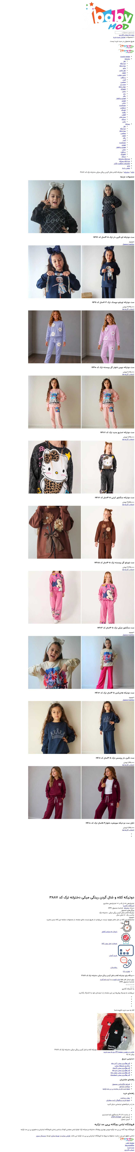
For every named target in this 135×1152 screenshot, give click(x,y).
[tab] (65, 971)
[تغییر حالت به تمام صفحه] (129, 984)
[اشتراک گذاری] (131, 984)
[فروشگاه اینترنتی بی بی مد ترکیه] (107, 30)
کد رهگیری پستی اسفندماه (120, 1075)
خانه (132, 172)
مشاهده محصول (128, 244)
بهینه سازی (55, 1136)
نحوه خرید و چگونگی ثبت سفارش (118, 1100)
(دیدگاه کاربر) (128, 906)
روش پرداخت (125, 1098)
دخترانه (126, 172)
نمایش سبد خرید (119, 37)
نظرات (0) (126, 971)
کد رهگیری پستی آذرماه (121, 1068)
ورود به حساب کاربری (126, 35)
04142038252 (116, 1117)
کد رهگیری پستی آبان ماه (120, 1063)
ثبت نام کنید (104, 979)
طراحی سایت (65, 1136)
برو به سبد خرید (109, 1052)
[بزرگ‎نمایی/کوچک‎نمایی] (127, 984)
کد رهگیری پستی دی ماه (121, 1070)
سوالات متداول (124, 1086)
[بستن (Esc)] (133, 984)
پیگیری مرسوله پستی (122, 1066)
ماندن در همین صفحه (124, 1052)
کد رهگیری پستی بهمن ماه (120, 1073)
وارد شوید (116, 979)
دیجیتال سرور (41, 1136)
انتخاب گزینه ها (128, 309)
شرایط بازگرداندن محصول (121, 1084)
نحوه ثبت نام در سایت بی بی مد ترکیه (116, 1089)
